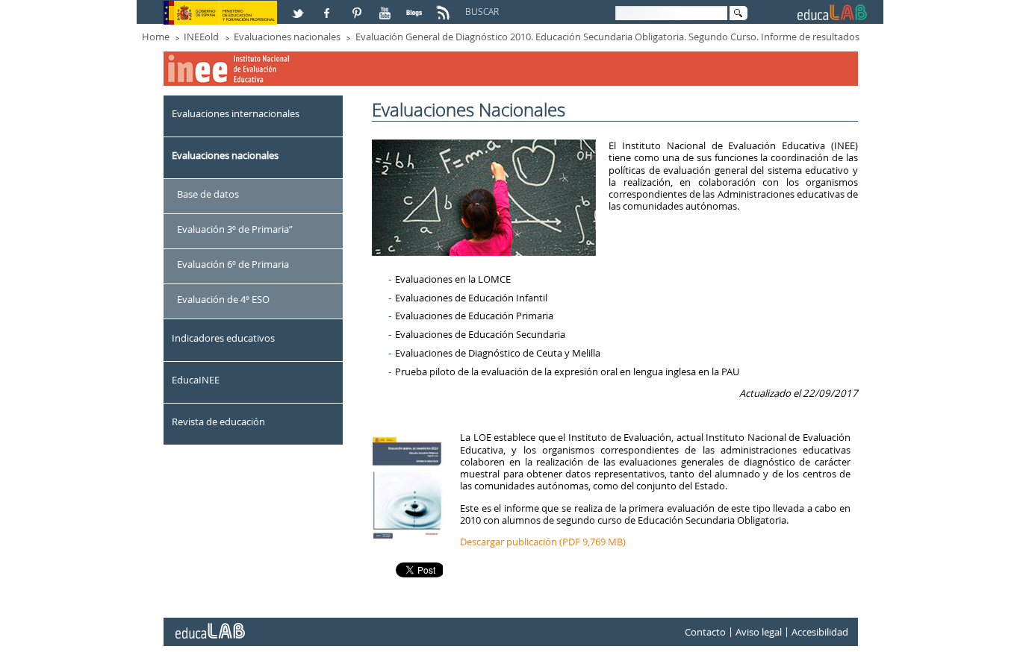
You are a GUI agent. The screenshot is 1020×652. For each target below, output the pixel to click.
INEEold (201, 36)
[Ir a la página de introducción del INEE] (230, 57)
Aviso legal (759, 632)
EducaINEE (196, 379)
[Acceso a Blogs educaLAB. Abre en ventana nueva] (415, 6)
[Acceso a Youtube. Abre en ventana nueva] (386, 6)
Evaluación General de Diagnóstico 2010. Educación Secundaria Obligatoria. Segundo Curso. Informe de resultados (607, 36)
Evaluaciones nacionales (287, 36)
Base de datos (208, 194)
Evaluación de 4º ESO (223, 299)
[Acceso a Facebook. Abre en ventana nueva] (328, 6)
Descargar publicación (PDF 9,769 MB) (543, 541)
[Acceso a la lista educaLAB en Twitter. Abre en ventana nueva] (299, 6)
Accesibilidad (820, 632)
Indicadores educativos (223, 338)
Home (156, 36)
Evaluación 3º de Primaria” (235, 229)
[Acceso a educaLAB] (209, 625)
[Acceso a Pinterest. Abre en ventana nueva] (357, 6)
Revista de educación (218, 421)
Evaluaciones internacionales (235, 113)
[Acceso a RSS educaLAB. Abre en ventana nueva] (445, 6)
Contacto (705, 632)
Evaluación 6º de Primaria (233, 264)
